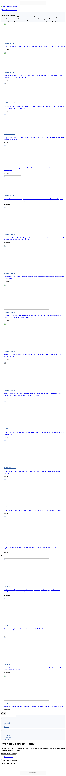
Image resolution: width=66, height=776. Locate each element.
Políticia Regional (9, 234)
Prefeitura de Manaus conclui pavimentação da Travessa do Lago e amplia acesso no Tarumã (33, 510)
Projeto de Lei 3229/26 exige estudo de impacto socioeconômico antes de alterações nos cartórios (34, 46)
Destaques (7, 587)
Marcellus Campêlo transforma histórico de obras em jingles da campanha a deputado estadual (33, 707)
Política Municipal (10, 429)
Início (6, 721)
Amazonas (7, 725)
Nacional (7, 723)
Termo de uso (8, 757)
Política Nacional (9, 43)
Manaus (6, 727)
